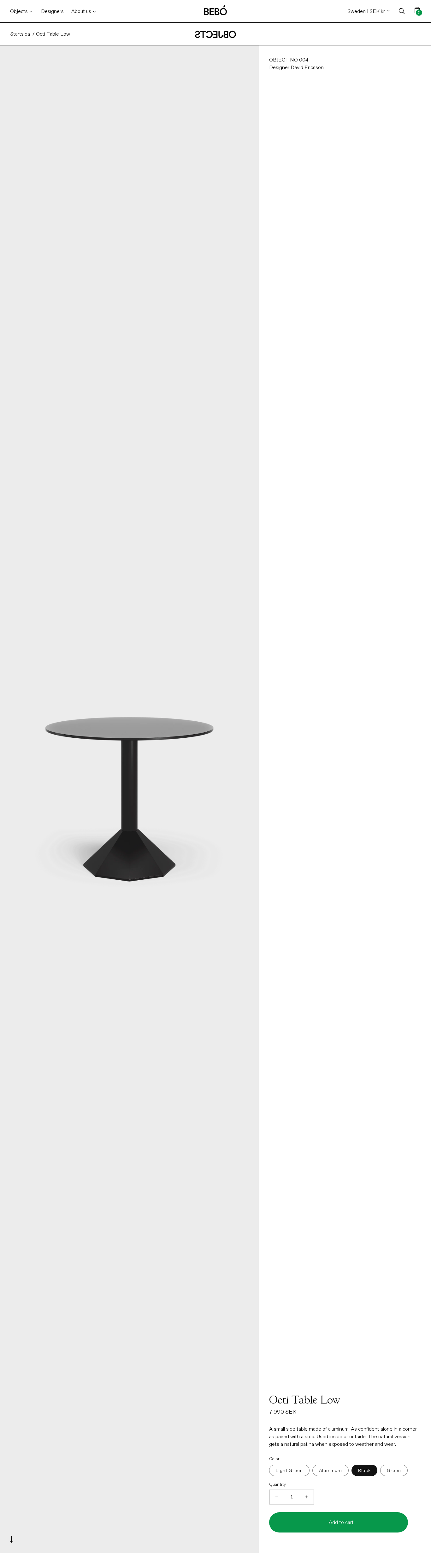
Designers (52, 11)
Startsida (20, 34)
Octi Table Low (53, 34)
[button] (402, 11)
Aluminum (330, 1470)
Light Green (289, 1470)
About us (81, 11)
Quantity (277, 1484)
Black (364, 1470)
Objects (19, 11)
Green (394, 1470)
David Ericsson (307, 67)
